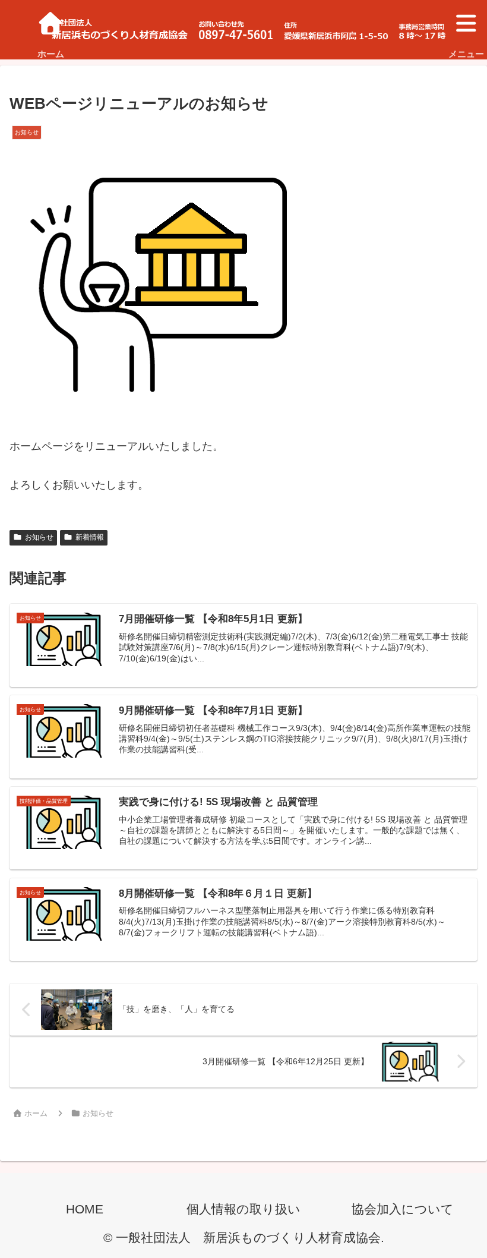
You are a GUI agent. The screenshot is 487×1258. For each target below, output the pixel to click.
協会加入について (403, 1209)
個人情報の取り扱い (243, 1209)
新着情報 (89, 537)
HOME (84, 1209)
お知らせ (39, 537)
